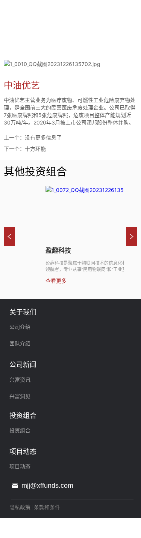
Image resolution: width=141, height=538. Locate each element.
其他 (60, 49)
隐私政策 (19, 507)
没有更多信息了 (43, 137)
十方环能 (35, 148)
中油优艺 (85, 49)
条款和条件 (47, 507)
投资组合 (35, 49)
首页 (10, 49)
